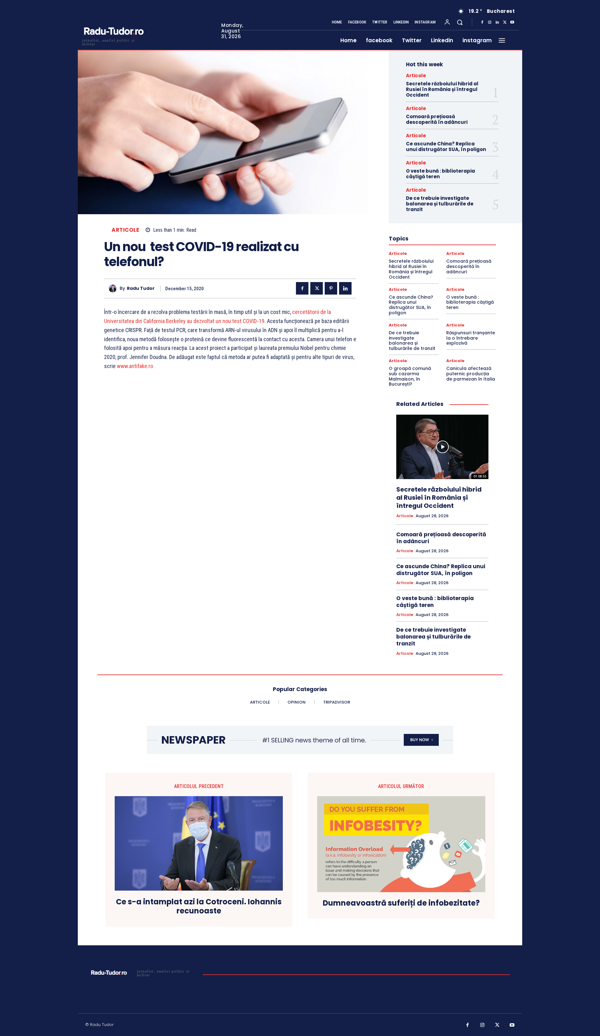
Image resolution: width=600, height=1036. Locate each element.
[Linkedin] (497, 22)
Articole (125, 230)
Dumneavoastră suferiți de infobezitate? (401, 903)
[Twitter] (504, 22)
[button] (459, 22)
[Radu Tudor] (114, 288)
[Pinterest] (331, 288)
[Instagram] (489, 22)
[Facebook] (482, 22)
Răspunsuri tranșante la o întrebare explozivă (470, 338)
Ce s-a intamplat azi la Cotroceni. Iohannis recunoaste (199, 906)
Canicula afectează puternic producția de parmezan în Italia (470, 373)
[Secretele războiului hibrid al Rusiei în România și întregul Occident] (442, 447)
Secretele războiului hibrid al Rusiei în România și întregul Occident (442, 89)
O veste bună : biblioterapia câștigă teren (440, 174)
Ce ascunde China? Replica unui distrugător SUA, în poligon (446, 146)
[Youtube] (512, 22)
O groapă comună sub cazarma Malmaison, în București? (410, 376)
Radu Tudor (141, 288)
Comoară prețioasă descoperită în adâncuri (437, 119)
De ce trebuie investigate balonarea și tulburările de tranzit (439, 204)
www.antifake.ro (135, 366)
